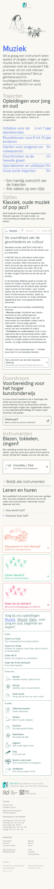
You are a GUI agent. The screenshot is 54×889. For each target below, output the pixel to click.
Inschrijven (7, 841)
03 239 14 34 (8, 805)
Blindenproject (9, 852)
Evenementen (33, 854)
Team (30, 850)
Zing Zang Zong (9, 850)
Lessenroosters (9, 846)
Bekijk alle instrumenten (25, 482)
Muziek (10, 619)
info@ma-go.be (9, 807)
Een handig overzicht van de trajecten (26, 183)
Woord (22, 619)
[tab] (11, 230)
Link (27, 130)
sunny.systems (9, 868)
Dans (33, 619)
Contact (6, 843)
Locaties (31, 852)
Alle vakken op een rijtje (25, 189)
